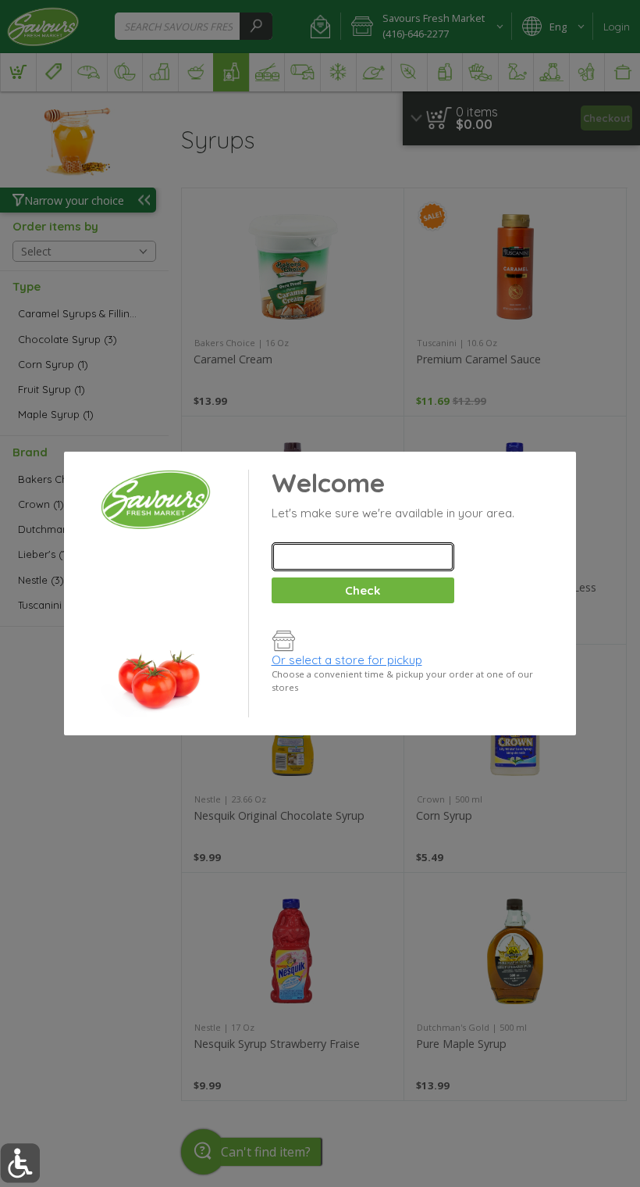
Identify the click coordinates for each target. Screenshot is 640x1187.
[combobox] (363, 556)
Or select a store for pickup (347, 659)
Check (362, 590)
